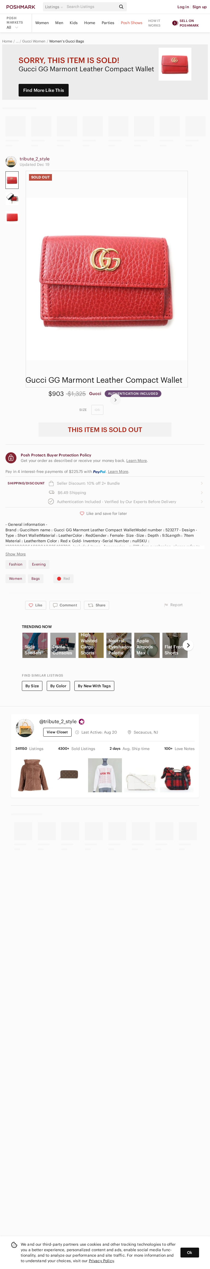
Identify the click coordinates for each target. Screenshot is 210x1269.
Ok (189, 1252)
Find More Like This (43, 90)
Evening (39, 564)
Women (42, 22)
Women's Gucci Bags (66, 41)
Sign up (199, 6)
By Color (58, 685)
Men (59, 22)
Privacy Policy (101, 1260)
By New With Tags (94, 685)
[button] (55, 7)
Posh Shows (132, 22)
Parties (108, 22)
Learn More (118, 471)
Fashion (16, 564)
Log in (183, 6)
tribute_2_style (34, 158)
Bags (35, 578)
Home (89, 22)
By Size (32, 685)
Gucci (95, 393)
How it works (154, 23)
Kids (74, 22)
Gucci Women (34, 41)
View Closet (57, 732)
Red (66, 578)
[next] (115, 399)
